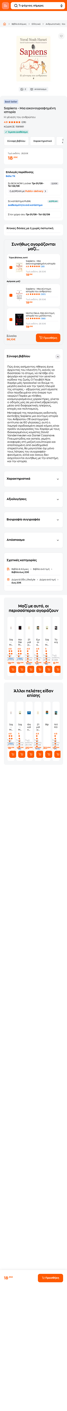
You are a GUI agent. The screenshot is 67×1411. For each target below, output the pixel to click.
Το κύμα (56, 640)
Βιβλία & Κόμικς (19, 24)
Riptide (47, 724)
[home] (5, 24)
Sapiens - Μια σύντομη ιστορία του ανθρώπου (11, 642)
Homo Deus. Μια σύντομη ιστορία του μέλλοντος (20, 642)
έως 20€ (16, 583)
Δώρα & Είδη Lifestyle (24, 579)
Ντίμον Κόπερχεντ (56, 725)
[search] (16, 5)
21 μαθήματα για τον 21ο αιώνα (29, 642)
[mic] (61, 6)
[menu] (5, 5)
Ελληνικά (36, 24)
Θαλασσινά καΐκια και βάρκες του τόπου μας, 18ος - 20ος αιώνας (29, 727)
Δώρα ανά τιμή (47, 579)
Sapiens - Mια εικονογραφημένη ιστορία (47, 642)
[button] (33, 408)
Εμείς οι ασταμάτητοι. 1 (38, 642)
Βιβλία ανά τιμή (41, 569)
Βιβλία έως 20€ (20, 572)
